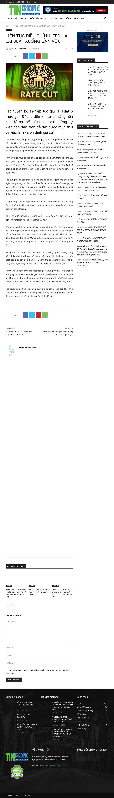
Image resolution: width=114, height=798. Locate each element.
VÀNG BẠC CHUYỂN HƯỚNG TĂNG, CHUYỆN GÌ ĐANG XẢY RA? (39, 592)
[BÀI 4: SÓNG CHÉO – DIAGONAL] (10, 717)
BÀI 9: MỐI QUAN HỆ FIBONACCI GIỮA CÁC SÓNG (25, 705)
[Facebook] (95, 2)
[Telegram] (99, 2)
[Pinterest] (38, 56)
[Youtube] (106, 2)
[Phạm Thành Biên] (7, 48)
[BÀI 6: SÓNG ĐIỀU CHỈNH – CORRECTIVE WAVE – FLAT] (10, 726)
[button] (105, 18)
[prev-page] (7, 604)
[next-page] (11, 604)
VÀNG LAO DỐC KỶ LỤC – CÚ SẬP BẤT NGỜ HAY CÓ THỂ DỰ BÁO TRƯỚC (97, 106)
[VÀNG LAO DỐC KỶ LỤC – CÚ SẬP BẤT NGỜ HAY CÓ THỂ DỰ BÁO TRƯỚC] (81, 106)
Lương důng (82, 246)
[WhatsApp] (45, 56)
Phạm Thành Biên (18, 49)
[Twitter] (32, 56)
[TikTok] (103, 2)
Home (8, 26)
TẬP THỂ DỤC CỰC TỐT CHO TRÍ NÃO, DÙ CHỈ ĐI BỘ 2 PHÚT (91, 230)
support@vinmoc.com (51, 765)
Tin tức (15, 26)
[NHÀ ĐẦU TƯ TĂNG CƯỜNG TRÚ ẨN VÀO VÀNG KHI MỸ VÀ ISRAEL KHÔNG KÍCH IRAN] (16, 579)
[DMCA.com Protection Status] (17, 779)
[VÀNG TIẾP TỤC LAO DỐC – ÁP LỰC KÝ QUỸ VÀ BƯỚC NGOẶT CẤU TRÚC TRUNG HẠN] (62, 579)
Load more (91, 115)
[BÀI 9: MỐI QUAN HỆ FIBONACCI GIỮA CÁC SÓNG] (10, 704)
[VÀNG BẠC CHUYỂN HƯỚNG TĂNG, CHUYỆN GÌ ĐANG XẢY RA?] (39, 579)
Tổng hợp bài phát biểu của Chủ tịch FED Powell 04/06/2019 (92, 263)
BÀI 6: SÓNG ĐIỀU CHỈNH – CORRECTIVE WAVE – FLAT (27, 727)
